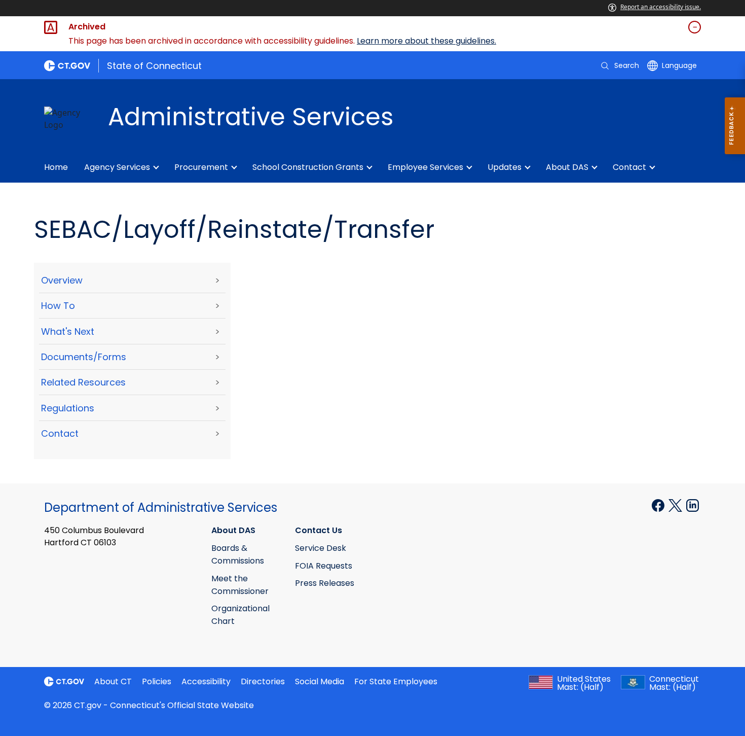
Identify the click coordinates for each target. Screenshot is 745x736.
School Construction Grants (307, 167)
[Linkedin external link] (692, 504)
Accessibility (206, 681)
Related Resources (83, 382)
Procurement (201, 167)
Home (56, 167)
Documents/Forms (83, 357)
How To (58, 305)
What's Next (67, 331)
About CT (113, 681)
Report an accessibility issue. (660, 7)
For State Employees (395, 681)
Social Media (319, 681)
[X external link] (676, 504)
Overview (62, 280)
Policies (156, 681)
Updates (505, 167)
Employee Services (425, 167)
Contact (629, 167)
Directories (263, 681)
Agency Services (117, 167)
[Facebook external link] (659, 504)
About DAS (567, 167)
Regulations (67, 408)
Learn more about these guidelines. (426, 41)
